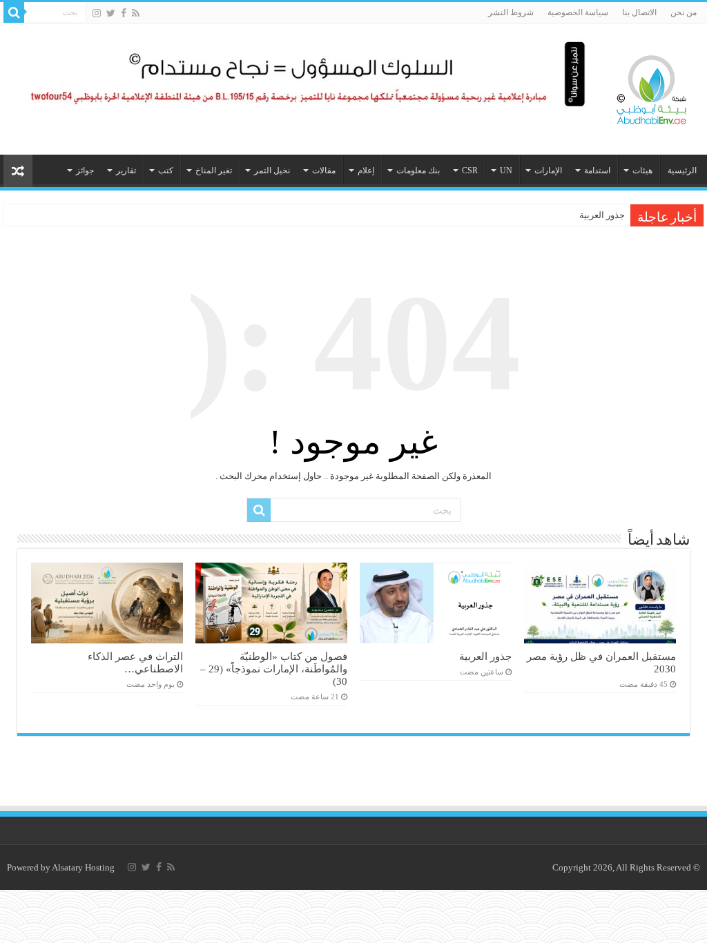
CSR (470, 170)
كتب (165, 170)
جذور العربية (602, 215)
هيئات (642, 170)
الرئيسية (682, 170)
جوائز (85, 170)
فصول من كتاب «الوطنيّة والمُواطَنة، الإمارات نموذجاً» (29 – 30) (273, 668)
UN (506, 170)
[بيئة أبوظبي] (651, 86)
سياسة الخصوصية (578, 12)
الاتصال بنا (639, 12)
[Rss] (135, 13)
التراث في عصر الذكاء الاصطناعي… (135, 662)
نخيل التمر (272, 170)
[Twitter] (111, 13)
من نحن (683, 12)
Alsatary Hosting (83, 867)
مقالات (324, 170)
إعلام (366, 170)
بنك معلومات (418, 170)
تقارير (126, 170)
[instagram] (96, 13)
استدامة (597, 170)
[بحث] (13, 12)
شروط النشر (511, 12)
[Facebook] (123, 13)
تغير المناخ (213, 170)
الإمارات (548, 170)
